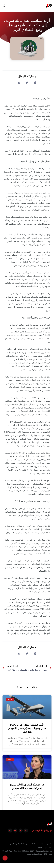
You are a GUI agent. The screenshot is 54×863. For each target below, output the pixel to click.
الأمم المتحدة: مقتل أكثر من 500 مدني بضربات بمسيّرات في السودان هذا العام (27, 728)
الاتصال (39, 847)
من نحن (48, 847)
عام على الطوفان (16, 844)
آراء (26, 844)
